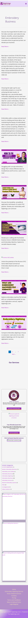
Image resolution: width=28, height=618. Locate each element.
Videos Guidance (6, 489)
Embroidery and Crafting (8, 471)
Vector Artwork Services (14, 593)
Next (14, 354)
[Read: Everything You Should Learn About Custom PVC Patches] (14, 192)
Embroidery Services (7, 480)
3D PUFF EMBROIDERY (7, 467)
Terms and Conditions (14, 600)
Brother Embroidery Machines (9, 469)
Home (14, 589)
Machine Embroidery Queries (9, 482)
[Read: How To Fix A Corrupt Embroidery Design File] (14, 156)
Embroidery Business (7, 473)
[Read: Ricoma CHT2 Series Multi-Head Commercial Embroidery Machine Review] (7, 257)
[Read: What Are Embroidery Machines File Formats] (14, 287)
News (3, 484)
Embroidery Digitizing (7, 476)
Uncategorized (5, 487)
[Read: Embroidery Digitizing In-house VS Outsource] (14, 322)
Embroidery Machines (7, 478)
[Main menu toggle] (26, 3)
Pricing (14, 598)
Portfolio (14, 596)
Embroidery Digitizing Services (14, 591)
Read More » (5, 46)
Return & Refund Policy (14, 602)
